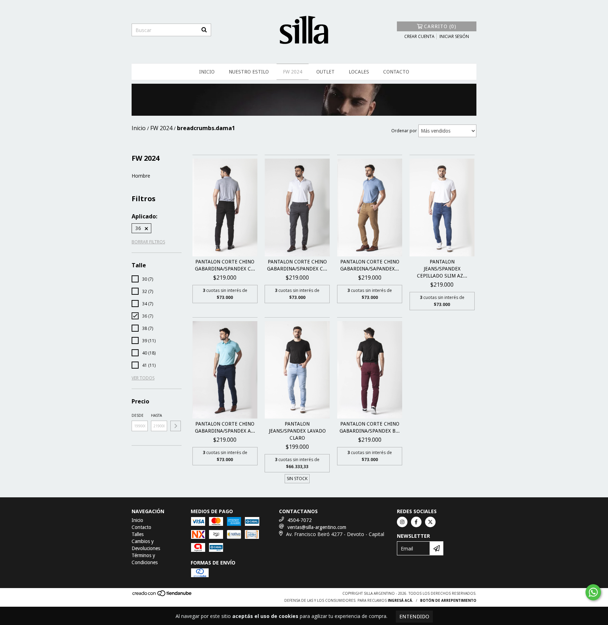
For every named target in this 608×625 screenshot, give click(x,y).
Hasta (156, 415)
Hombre (141, 175)
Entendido (414, 616)
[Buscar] (204, 30)
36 (138, 228)
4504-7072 (299, 520)
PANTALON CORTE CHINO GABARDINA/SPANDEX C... (225, 265)
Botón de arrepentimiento (448, 600)
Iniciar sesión (454, 36)
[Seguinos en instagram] (402, 522)
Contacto (396, 72)
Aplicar (175, 426)
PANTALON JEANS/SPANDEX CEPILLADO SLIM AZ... (442, 269)
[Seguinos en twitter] (430, 522)
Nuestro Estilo (249, 72)
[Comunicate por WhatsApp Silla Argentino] (593, 592)
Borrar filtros (148, 242)
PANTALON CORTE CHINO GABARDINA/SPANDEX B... (370, 427)
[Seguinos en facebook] (416, 522)
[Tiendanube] (162, 595)
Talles (138, 534)
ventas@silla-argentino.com (316, 527)
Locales (359, 72)
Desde (138, 415)
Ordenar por (404, 131)
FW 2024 (292, 72)
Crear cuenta (419, 36)
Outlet (325, 72)
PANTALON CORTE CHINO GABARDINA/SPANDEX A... (225, 427)
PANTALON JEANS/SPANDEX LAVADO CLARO (297, 431)
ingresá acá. (400, 600)
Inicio (207, 72)
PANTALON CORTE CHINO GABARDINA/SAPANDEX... (369, 265)
